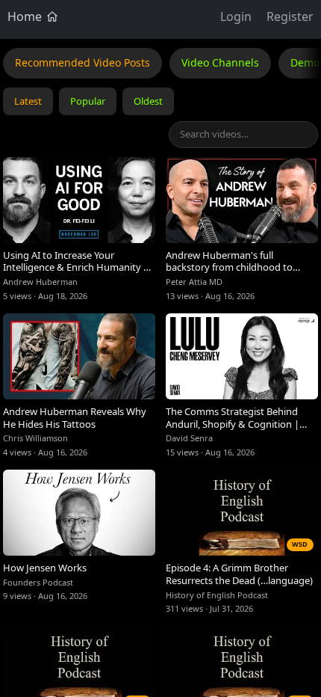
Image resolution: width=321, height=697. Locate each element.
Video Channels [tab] (220, 62)
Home (26, 16)
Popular (87, 101)
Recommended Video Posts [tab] (82, 62)
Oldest (148, 101)
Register (290, 16)
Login (236, 16)
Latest (28, 101)
